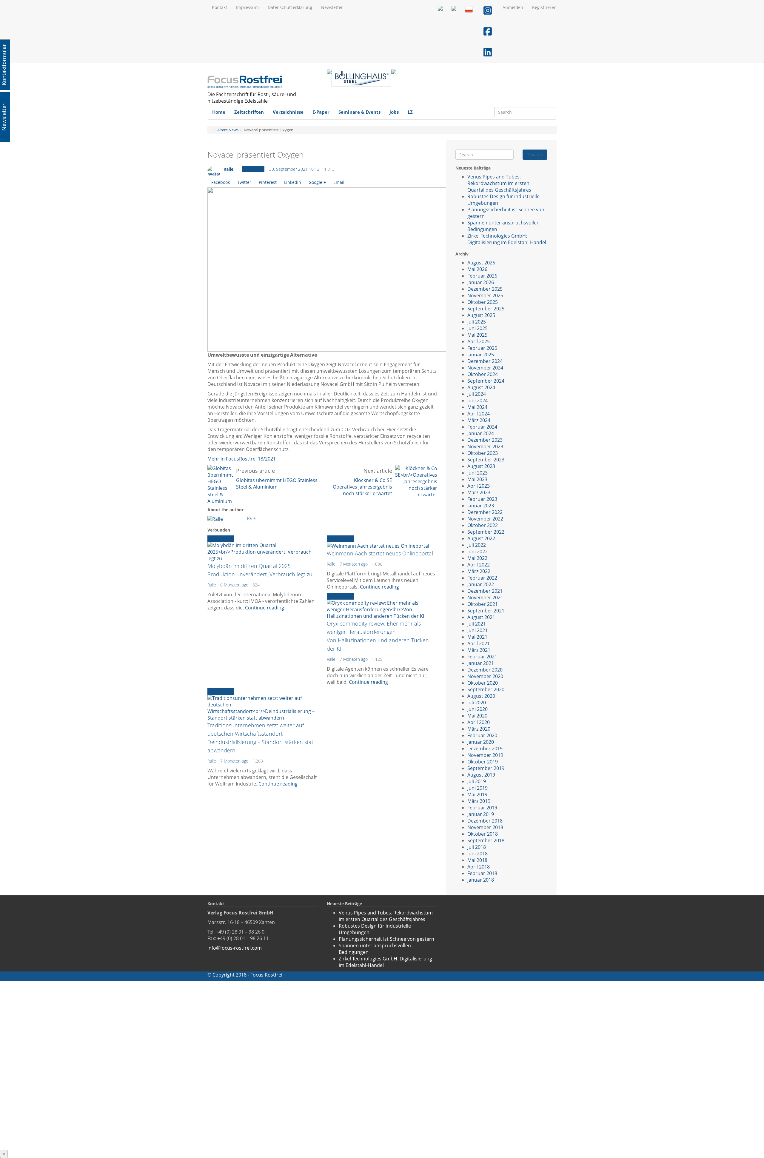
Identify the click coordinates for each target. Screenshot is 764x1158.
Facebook (220, 182)
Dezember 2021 (485, 591)
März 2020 (478, 729)
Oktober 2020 (482, 683)
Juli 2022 (476, 545)
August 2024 (481, 387)
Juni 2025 (477, 328)
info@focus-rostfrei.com (234, 948)
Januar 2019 (480, 814)
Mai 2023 (477, 479)
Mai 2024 (477, 407)
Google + (317, 182)
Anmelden (513, 7)
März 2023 (478, 492)
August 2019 (481, 775)
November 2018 (485, 827)
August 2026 (481, 262)
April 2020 (478, 722)
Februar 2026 (482, 275)
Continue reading (264, 607)
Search (535, 154)
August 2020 (481, 696)
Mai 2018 (477, 860)
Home (218, 112)
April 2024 (478, 413)
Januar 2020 (480, 742)
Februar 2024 (482, 427)
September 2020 (485, 689)
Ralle (228, 169)
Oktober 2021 (482, 604)
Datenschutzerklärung (290, 7)
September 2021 (485, 610)
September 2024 (485, 381)
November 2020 (485, 676)
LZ (410, 112)
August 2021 (481, 617)
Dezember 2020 (485, 669)
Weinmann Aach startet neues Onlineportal (380, 553)
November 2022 (485, 518)
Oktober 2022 (482, 525)
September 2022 (485, 532)
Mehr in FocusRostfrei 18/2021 (241, 458)
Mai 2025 (477, 335)
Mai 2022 (477, 558)
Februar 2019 (482, 807)
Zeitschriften (249, 112)
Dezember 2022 (485, 512)
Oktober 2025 (482, 302)
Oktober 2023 (482, 453)
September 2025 (485, 308)
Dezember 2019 (485, 748)
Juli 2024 (476, 394)
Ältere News (227, 130)
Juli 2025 (476, 321)
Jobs (394, 112)
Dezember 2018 (485, 820)
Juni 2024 (477, 400)
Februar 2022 (482, 578)
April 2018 (478, 866)
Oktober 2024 (482, 374)
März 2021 (478, 650)
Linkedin (292, 182)
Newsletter (332, 7)
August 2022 (481, 538)
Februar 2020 (482, 735)
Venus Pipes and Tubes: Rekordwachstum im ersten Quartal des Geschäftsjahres (499, 183)
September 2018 (485, 840)
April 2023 (478, 486)
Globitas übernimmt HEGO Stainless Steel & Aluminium (277, 483)
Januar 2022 (480, 584)
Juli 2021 (476, 623)
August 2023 (481, 466)
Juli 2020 (476, 702)
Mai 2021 (477, 637)
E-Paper (320, 112)
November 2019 (485, 755)
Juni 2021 (477, 630)
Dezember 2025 (485, 289)
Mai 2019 (477, 794)
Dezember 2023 (485, 440)
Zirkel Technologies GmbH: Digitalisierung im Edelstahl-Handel (506, 239)
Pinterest (268, 182)
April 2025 (478, 341)
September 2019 (485, 768)
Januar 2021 (480, 663)
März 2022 (478, 571)
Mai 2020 (477, 715)
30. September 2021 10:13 (294, 169)
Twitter (244, 182)
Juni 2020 (477, 709)
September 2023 (485, 459)
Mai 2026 (477, 269)
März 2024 (478, 420)
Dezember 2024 (485, 361)
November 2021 (485, 597)
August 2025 (481, 315)
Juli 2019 (476, 781)
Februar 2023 (482, 499)
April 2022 (478, 564)
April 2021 (478, 643)
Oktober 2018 (482, 834)
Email (338, 182)
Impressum (247, 7)
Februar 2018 (482, 873)
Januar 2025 (480, 354)
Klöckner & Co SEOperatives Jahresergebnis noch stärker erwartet (362, 487)
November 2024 (485, 367)
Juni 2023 (477, 472)
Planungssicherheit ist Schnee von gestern (386, 939)
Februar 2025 (482, 348)
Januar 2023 (480, 505)
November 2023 (485, 446)
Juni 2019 (477, 788)
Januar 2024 (480, 433)
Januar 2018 (480, 880)
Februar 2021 (482, 656)
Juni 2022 (477, 551)
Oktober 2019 (482, 761)
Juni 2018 (477, 853)
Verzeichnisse (288, 112)
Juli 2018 (476, 847)
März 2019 (478, 801)
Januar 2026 (480, 282)
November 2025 (485, 295)
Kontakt (219, 7)
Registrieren (544, 7)
